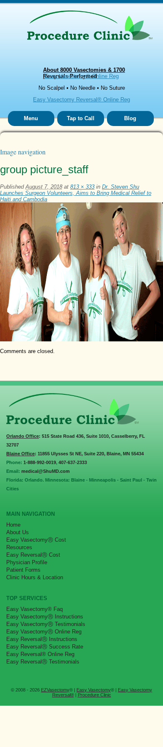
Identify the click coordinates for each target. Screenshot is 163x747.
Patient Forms (23, 570)
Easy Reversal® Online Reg (40, 654)
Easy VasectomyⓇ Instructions (44, 616)
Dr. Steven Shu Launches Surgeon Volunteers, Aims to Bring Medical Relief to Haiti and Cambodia (75, 193)
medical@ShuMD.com (45, 471)
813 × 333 (82, 187)
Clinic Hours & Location (34, 577)
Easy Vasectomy (93, 689)
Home (13, 525)
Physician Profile (26, 562)
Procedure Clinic (94, 694)
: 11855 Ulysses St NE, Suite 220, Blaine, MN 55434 (75, 453)
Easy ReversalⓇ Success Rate (44, 647)
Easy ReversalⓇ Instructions (41, 639)
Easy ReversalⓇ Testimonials (42, 662)
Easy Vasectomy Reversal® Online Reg (81, 99)
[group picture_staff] (81, 339)
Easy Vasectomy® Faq (34, 609)
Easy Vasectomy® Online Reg (82, 76)
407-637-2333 (73, 462)
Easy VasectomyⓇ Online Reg (44, 631)
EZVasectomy (55, 689)
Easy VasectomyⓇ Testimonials (45, 624)
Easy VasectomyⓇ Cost (36, 540)
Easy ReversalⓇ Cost (33, 555)
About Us (17, 532)
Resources (19, 547)
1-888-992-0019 (39, 462)
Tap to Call (80, 118)
